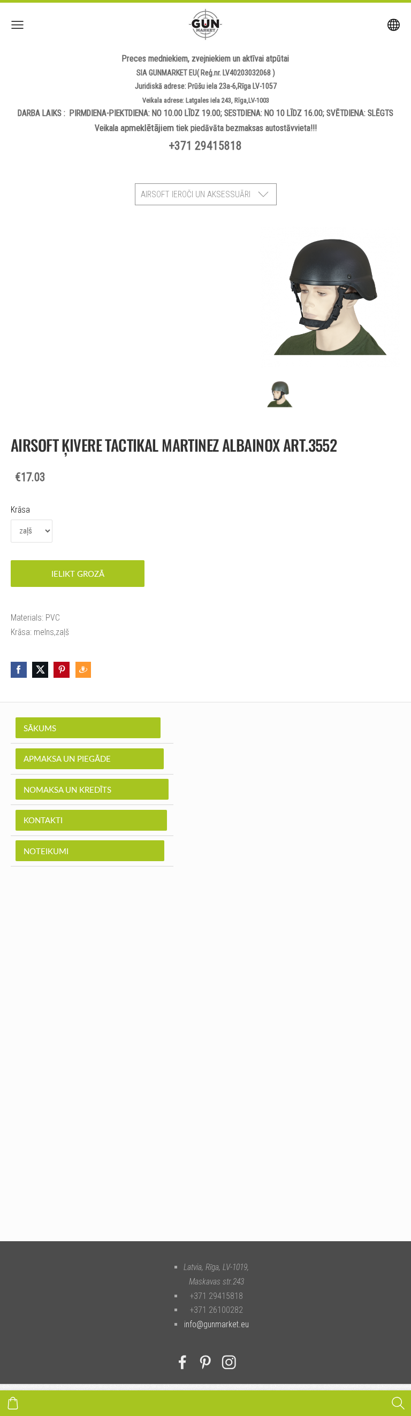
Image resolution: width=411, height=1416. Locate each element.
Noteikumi (90, 851)
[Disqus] (205, 1070)
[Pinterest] (205, 1362)
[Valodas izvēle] (393, 25)
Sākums (88, 728)
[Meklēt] (398, 1403)
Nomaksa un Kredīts (92, 789)
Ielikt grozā (77, 573)
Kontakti (91, 820)
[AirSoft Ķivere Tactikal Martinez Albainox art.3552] (280, 394)
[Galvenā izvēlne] (17, 25)
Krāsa (20, 510)
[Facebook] (182, 1362)
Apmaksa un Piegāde (90, 758)
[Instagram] (229, 1362)
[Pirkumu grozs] (13, 1403)
